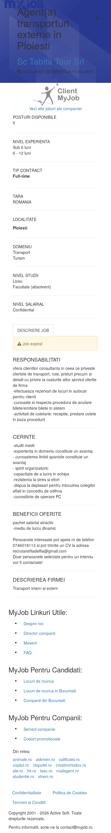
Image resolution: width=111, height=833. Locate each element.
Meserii (30, 643)
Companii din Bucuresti (44, 700)
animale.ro (22, 759)
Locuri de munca (39, 681)
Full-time (21, 176)
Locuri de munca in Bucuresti (50, 691)
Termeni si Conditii (29, 802)
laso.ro (46, 771)
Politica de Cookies (70, 792)
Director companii (39, 633)
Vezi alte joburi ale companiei (55, 108)
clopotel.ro (42, 765)
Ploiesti (20, 228)
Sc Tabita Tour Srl (50, 61)
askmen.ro (45, 759)
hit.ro (31, 771)
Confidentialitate (26, 792)
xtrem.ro (45, 776)
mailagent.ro (67, 771)
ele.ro (18, 771)
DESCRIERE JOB (33, 330)
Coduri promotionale (42, 739)
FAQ (28, 652)
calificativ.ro (69, 759)
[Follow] (55, 80)
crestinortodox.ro (71, 765)
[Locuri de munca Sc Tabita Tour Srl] (55, 94)
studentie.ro (23, 776)
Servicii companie (39, 729)
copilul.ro (21, 765)
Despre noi (33, 623)
